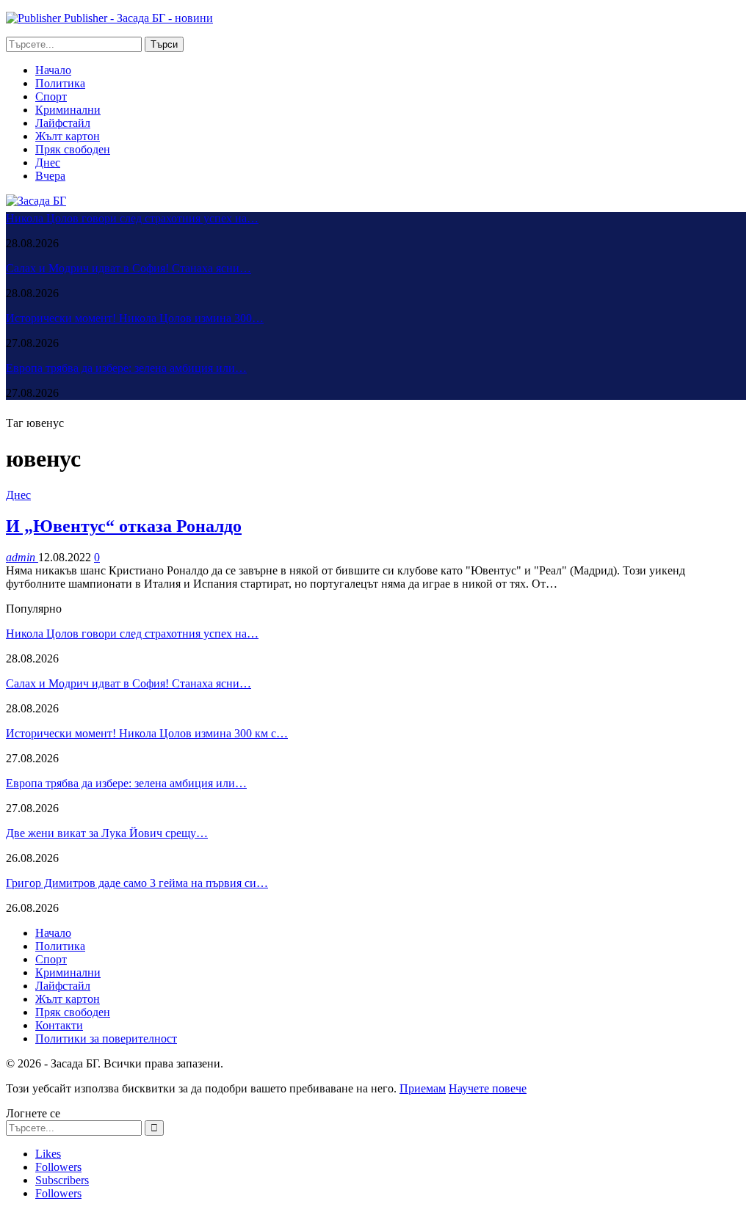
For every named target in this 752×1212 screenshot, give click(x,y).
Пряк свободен (72, 149)
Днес (47, 162)
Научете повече (488, 1088)
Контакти (59, 1025)
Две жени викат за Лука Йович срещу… (107, 833)
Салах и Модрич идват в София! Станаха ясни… (128, 268)
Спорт (51, 96)
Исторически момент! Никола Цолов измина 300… (135, 318)
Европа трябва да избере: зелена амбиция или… (126, 368)
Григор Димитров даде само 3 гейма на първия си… (137, 883)
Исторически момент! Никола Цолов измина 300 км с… (147, 733)
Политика (60, 83)
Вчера (50, 175)
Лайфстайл (62, 123)
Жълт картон (67, 136)
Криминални (68, 109)
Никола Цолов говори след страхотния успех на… (132, 218)
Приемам (423, 1088)
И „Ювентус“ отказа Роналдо (124, 526)
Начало (53, 70)
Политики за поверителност (106, 1038)
